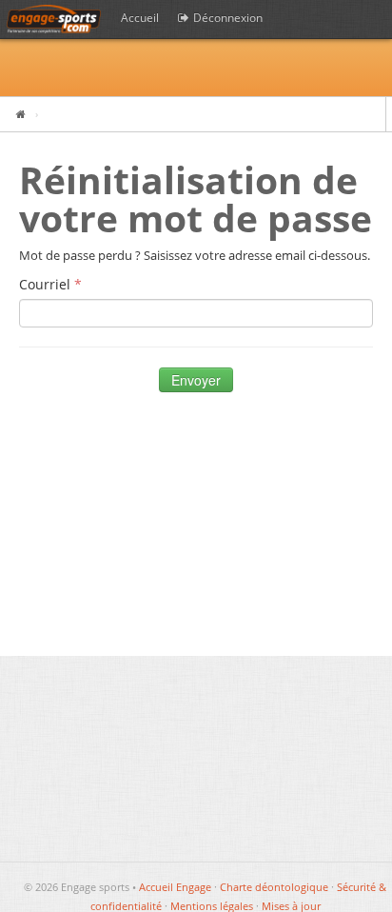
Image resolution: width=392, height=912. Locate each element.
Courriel (46, 284)
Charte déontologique (274, 887)
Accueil (140, 18)
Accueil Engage (175, 887)
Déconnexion (226, 18)
